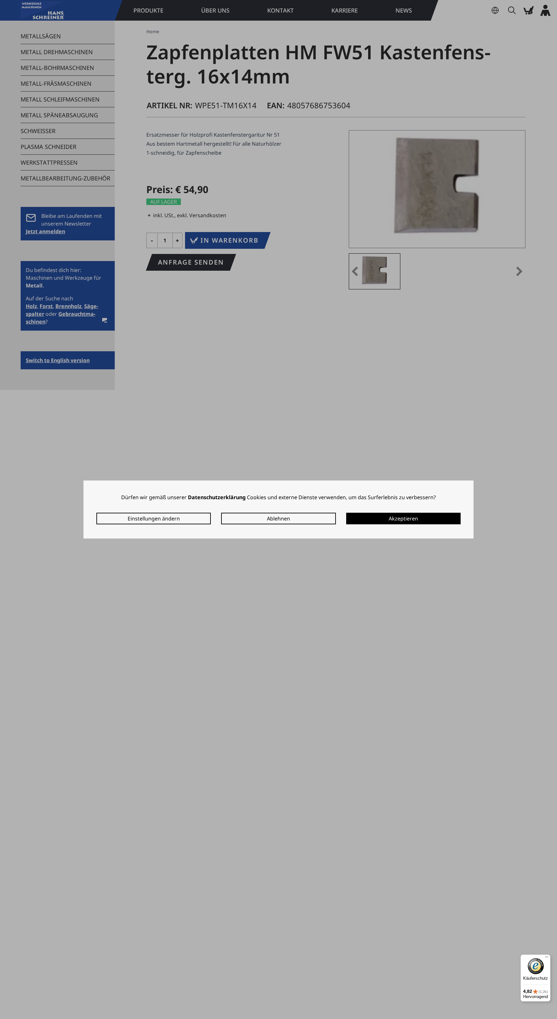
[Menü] (547, 958)
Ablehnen (278, 518)
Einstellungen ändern (154, 518)
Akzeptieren (403, 518)
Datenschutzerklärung (217, 497)
